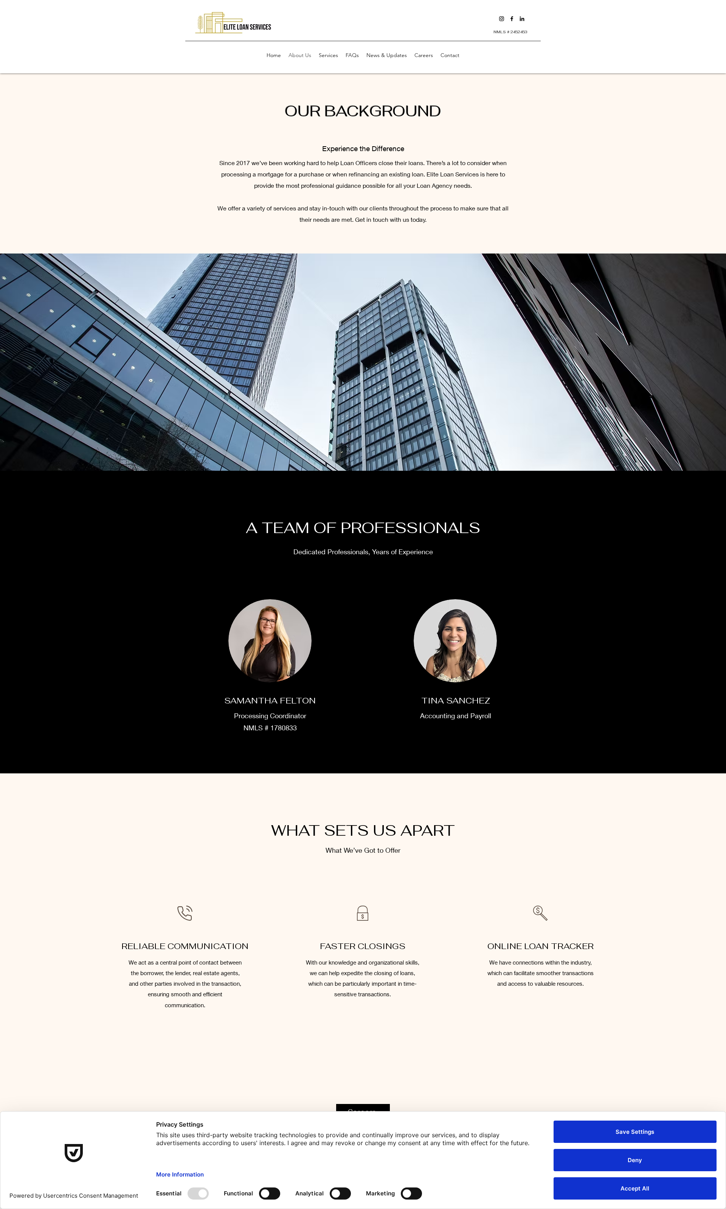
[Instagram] (501, 18)
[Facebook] (512, 18)
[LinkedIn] (522, 18)
